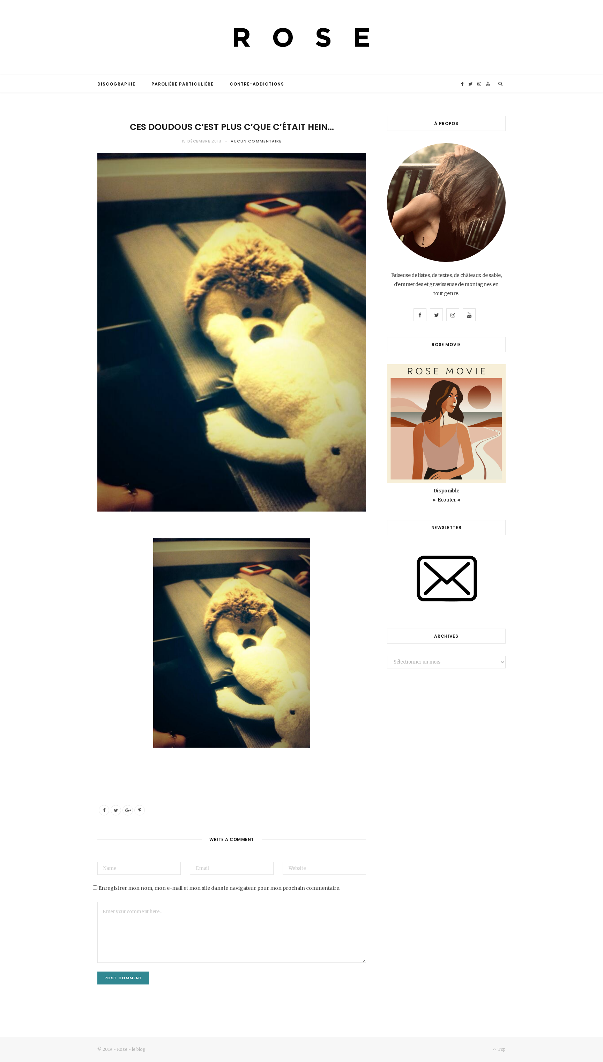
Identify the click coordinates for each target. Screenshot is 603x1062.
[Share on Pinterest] (139, 810)
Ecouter (447, 500)
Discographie (116, 84)
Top (501, 1049)
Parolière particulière (182, 84)
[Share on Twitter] (116, 810)
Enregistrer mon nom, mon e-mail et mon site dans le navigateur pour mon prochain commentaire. (219, 888)
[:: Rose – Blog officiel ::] (301, 37)
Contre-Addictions (257, 84)
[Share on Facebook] (104, 810)
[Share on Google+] (127, 810)
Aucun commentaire (256, 141)
